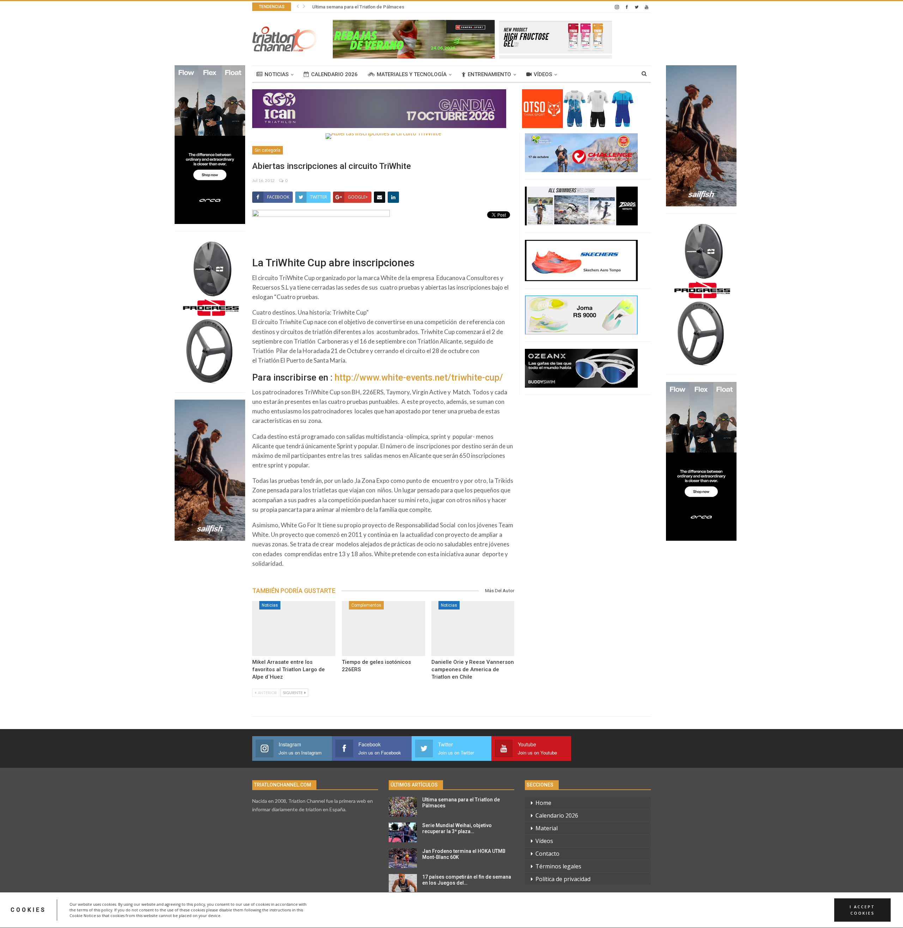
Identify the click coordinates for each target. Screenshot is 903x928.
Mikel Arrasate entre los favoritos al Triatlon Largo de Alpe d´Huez (288, 669)
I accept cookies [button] (862, 910)
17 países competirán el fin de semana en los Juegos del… (466, 880)
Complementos (366, 605)
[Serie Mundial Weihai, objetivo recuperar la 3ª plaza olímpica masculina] (403, 832)
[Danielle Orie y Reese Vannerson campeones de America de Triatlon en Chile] (473, 628)
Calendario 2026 (334, 74)
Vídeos (543, 74)
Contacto (547, 853)
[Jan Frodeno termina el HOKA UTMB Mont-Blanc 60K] (403, 858)
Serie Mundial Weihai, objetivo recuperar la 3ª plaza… (457, 828)
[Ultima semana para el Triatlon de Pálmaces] (403, 807)
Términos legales (558, 866)
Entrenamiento (489, 74)
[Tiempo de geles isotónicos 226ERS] (383, 628)
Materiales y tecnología (412, 74)
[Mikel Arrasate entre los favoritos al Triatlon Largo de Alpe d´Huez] (293, 628)
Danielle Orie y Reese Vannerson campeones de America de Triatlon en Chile (472, 669)
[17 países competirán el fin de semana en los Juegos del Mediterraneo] (403, 884)
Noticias (277, 74)
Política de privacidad (562, 879)
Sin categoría (267, 150)
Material (546, 828)
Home (543, 803)
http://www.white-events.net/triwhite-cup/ (419, 377)
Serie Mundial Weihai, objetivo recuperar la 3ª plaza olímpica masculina (386, 7)
